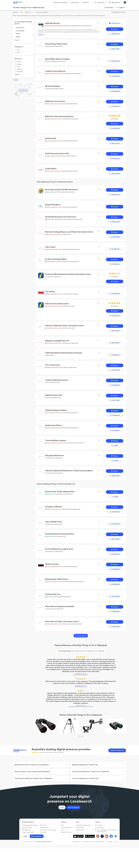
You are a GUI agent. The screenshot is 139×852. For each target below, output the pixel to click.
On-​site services (20, 27)
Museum (18, 36)
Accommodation (20, 30)
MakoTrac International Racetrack (81, 674)
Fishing (18, 33)
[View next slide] (82, 736)
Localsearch (15, 12)
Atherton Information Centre (81, 686)
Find (21, 12)
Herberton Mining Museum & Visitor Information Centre (81, 706)
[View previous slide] (79, 736)
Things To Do (28, 12)
